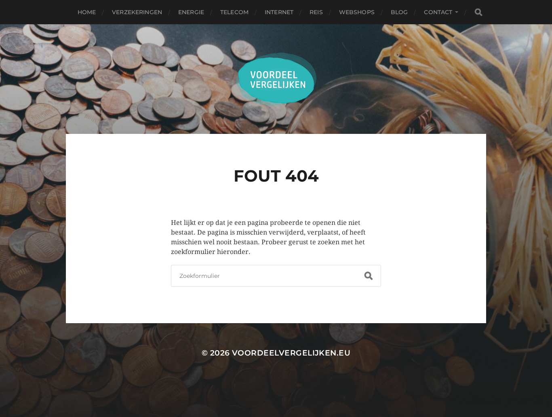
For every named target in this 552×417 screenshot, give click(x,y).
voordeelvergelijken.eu (291, 353)
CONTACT (438, 12)
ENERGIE (191, 12)
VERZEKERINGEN (137, 12)
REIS (316, 12)
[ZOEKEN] (478, 12)
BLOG (399, 12)
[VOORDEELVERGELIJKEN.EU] (276, 79)
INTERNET (279, 12)
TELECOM (234, 12)
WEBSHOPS (357, 12)
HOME (87, 12)
